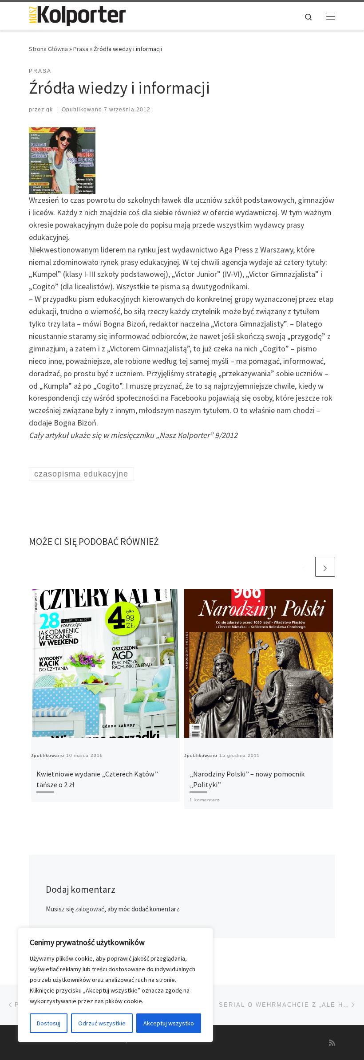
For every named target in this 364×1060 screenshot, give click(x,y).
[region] (115, 985)
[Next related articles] (325, 567)
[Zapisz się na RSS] (332, 1042)
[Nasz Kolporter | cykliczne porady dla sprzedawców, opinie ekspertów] (77, 15)
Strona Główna (48, 49)
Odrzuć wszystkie (102, 1023)
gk (49, 109)
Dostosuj (48, 1023)
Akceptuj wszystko (168, 1023)
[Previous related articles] (304, 567)
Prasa (80, 49)
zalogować (89, 909)
